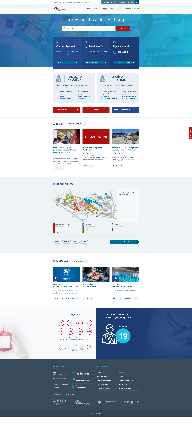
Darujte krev (75, 314)
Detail (57, 298)
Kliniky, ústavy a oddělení (104, 380)
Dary (92, 2)
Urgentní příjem (83, 91)
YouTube (131, 2)
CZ (136, 2)
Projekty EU (64, 2)
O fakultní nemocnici (128, 9)
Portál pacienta (62, 110)
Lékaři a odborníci (97, 9)
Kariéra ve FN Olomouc (109, 91)
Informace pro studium (110, 98)
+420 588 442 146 (82, 380)
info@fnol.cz (81, 387)
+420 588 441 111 (82, 374)
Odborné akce (107, 95)
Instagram (122, 2)
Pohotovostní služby (122, 62)
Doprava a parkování (122, 110)
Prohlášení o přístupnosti (126, 380)
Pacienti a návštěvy (105, 9)
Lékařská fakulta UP (128, 93)
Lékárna (61, 96)
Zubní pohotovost (83, 93)
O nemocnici (122, 372)
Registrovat (70, 298)
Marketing (70, 2)
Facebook (106, 2)
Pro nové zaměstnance (129, 91)
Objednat (61, 62)
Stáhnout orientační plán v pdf (122, 242)
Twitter (114, 2)
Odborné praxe (107, 93)
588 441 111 (124, 52)
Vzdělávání (106, 96)
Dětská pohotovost (84, 96)
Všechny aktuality (76, 124)
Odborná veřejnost (102, 376)
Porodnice (81, 95)
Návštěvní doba (63, 95)
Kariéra (121, 376)
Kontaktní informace (136, 9)
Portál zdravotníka (92, 110)
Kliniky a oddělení (113, 9)
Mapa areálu (121, 9)
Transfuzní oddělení (65, 98)
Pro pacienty (100, 372)
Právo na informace (102, 384)
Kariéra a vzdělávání (85, 2)
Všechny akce (79, 261)
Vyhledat (123, 28)
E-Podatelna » (57, 386)
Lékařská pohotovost (65, 91)
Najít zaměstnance (93, 62)
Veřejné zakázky (57, 2)
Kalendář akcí (77, 2)
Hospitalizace (63, 93)
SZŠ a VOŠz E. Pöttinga (129, 98)
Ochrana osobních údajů (103, 388)
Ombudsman (82, 98)
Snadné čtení (89, 9)
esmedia (98, 413)
